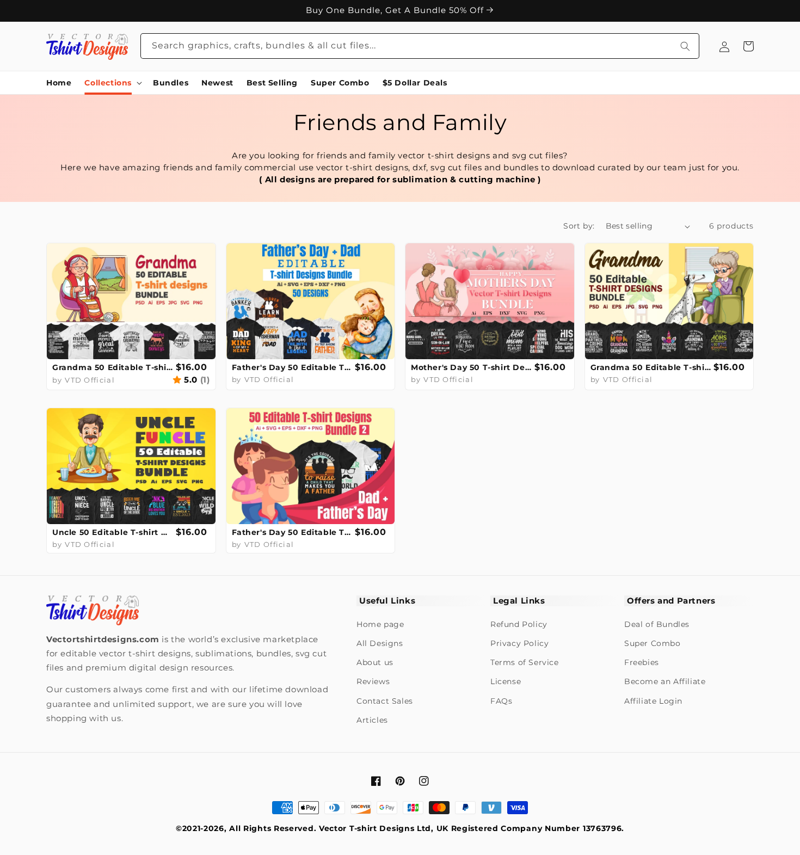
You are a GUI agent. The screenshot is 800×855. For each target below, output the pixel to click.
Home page (380, 624)
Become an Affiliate (664, 681)
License (505, 681)
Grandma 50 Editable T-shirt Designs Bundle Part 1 (112, 367)
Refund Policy (518, 624)
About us (374, 662)
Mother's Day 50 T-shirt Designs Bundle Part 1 (471, 367)
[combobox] (420, 46)
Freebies (641, 662)
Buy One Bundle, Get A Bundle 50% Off (396, 10)
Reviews (373, 681)
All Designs (379, 643)
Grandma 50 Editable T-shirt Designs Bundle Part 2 (650, 367)
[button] (112, 82)
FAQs (501, 701)
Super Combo (652, 643)
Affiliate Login (653, 701)
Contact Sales (384, 701)
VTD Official (90, 380)
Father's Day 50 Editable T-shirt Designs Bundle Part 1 (292, 367)
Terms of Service (524, 662)
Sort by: (578, 226)
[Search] (685, 46)
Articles (372, 720)
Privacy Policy (519, 643)
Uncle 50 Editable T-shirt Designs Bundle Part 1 (112, 532)
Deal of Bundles (657, 624)
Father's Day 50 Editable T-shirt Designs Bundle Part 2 (292, 532)
